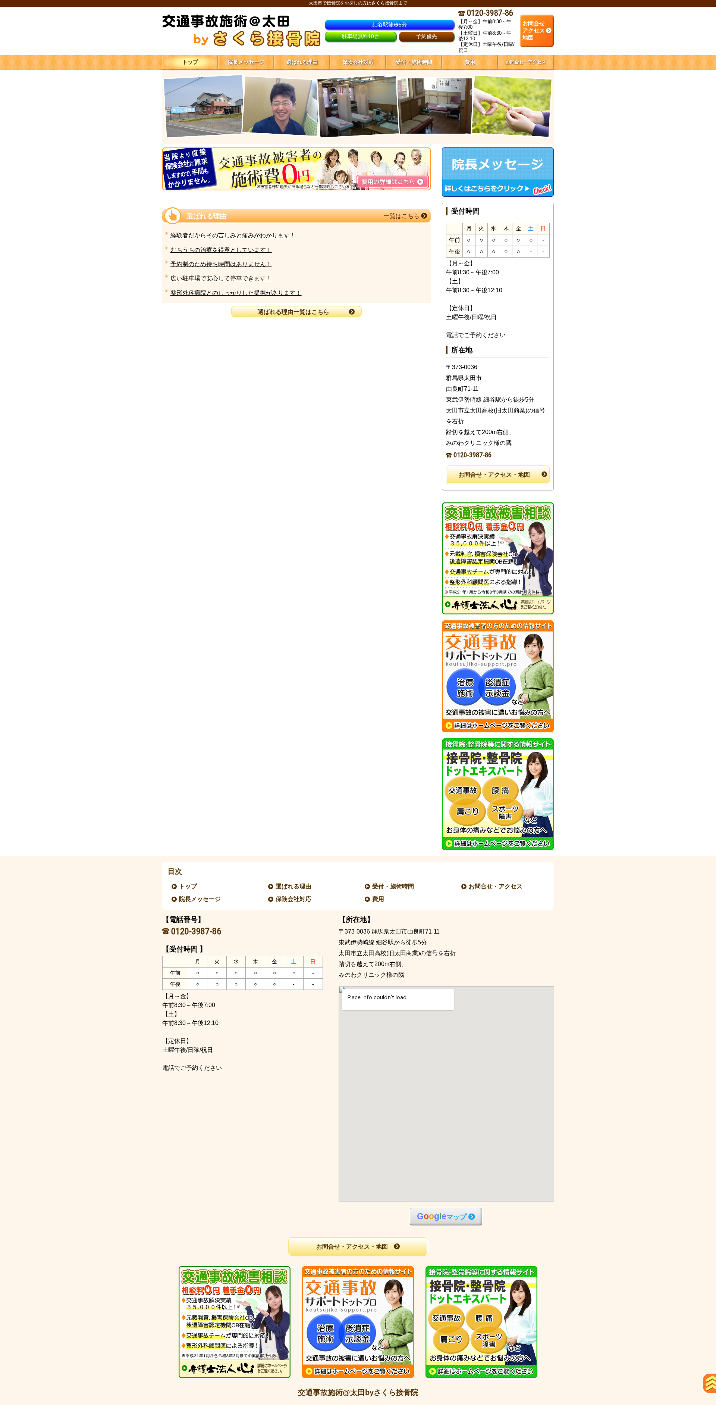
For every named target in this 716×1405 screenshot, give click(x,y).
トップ (190, 62)
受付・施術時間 (393, 886)
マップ (442, 1216)
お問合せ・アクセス (496, 886)
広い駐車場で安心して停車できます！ (221, 278)
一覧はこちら (402, 216)
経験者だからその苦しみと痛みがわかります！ (233, 235)
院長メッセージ (200, 899)
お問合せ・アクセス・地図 (494, 474)
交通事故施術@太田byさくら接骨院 (358, 1392)
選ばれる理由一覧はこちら (293, 312)
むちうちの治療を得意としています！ (221, 250)
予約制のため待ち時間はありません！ (221, 264)
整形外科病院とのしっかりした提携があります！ (236, 293)
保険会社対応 (293, 899)
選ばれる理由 (293, 886)
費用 (378, 899)
